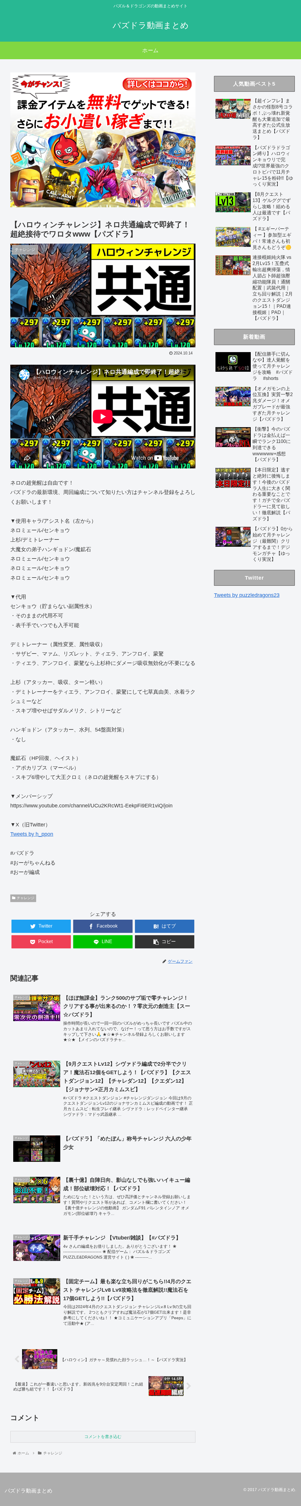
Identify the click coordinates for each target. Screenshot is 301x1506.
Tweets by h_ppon (31, 834)
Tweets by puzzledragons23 (247, 595)
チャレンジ (25, 898)
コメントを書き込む (102, 1436)
